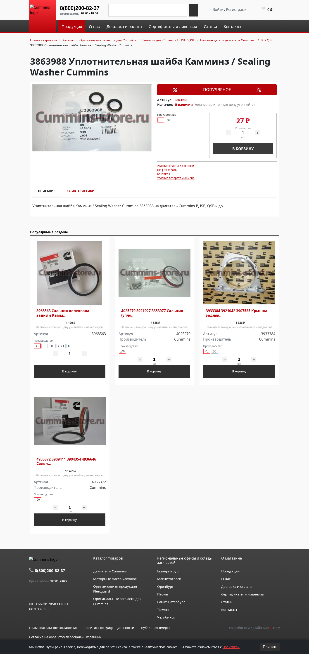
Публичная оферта (155, 628)
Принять (270, 647)
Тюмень (163, 609)
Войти (218, 9)
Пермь (162, 594)
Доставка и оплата (236, 586)
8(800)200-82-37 (80, 8)
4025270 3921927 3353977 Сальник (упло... (152, 313)
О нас (226, 578)
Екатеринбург (168, 571)
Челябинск (166, 617)
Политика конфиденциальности (109, 628)
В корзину (243, 148)
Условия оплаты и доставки (175, 166)
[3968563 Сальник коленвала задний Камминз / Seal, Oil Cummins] (70, 273)
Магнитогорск (169, 578)
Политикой (231, 647)
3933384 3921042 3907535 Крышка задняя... (236, 313)
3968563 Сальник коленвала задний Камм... (62, 313)
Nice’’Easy (271, 628)
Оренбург (165, 586)
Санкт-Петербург (171, 602)
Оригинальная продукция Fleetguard (115, 589)
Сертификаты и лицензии (242, 594)
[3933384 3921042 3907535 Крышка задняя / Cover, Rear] (239, 273)
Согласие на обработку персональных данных (65, 637)
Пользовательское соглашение (53, 628)
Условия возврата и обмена (176, 178)
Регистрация (237, 9)
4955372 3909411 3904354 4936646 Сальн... (66, 461)
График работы (167, 170)
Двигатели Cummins (110, 571)
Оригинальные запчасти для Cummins (117, 601)
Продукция (230, 571)
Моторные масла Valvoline (115, 578)
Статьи (227, 602)
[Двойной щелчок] (32, 593)
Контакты (163, 174)
